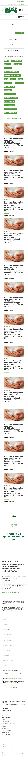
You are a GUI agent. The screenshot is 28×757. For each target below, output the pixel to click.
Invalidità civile (6, 728)
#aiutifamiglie (17, 64)
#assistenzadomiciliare (10, 108)
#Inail (12, 16)
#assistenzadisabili (9, 101)
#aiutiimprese (7, 68)
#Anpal (6, 79)
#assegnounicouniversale (11, 97)
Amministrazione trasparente (10, 736)
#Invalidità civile (21, 17)
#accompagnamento (17, 60)
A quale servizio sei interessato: (10, 670)
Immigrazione (5, 732)
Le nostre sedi (6, 717)
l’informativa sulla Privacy (15, 678)
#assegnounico (8, 90)
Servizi (4, 715)
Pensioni (4, 726)
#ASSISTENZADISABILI (9, 105)
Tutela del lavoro (6, 734)
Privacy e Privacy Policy (8, 723)
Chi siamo (4, 713)
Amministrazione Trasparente (16, 4)
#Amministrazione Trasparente (12, 75)
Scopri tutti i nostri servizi (9, 592)
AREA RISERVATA (20, 1)
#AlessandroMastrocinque (11, 71)
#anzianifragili (8, 82)
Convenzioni (5, 721)
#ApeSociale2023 (19, 82)
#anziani (13, 79)
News (3, 719)
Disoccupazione (6, 730)
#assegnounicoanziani (9, 94)
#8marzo (6, 60)
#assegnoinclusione (9, 86)
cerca (18, 33)
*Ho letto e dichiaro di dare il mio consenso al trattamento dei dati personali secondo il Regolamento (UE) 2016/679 (13, 680)
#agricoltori (7, 64)
